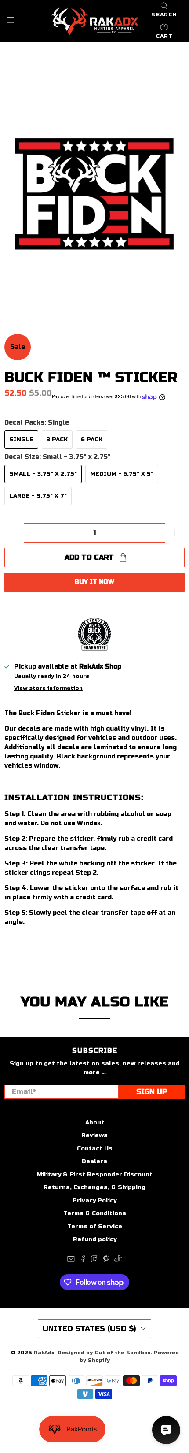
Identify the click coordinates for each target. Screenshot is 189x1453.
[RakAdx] (94, 21)
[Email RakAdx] (71, 1260)
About (94, 1122)
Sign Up (151, 1091)
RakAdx (44, 1352)
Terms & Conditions (94, 1213)
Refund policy (94, 1239)
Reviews (94, 1135)
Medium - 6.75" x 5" (121, 473)
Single (21, 439)
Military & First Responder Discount (95, 1174)
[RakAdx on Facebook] (83, 1260)
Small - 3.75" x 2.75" (43, 473)
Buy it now (94, 582)
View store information (48, 688)
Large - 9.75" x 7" (38, 495)
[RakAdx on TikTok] (118, 1260)
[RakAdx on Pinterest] (106, 1260)
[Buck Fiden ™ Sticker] (94, 187)
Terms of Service (94, 1226)
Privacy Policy (94, 1200)
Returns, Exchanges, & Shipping (94, 1187)
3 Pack (57, 439)
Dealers (94, 1161)
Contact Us (95, 1148)
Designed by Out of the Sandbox (104, 1352)
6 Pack (91, 439)
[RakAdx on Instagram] (94, 1260)
